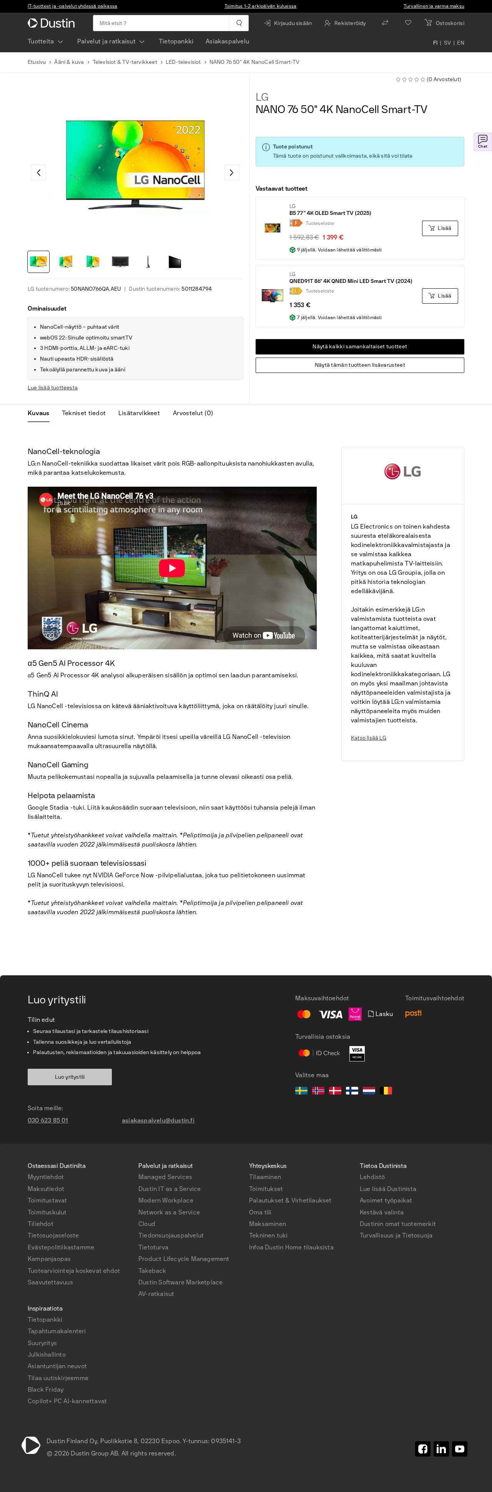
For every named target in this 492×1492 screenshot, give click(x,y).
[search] (238, 23)
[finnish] (352, 1091)
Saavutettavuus (50, 1282)
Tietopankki (176, 41)
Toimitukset (266, 1189)
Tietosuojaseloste (53, 1235)
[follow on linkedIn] (441, 1449)
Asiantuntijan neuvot (57, 1366)
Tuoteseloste (320, 223)
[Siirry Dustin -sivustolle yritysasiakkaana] (53, 23)
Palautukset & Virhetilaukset (290, 1200)
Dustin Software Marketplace (180, 1282)
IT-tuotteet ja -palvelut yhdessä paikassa (72, 6)
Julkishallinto (47, 1354)
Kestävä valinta (382, 1212)
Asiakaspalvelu (227, 41)
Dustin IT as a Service (169, 1189)
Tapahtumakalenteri (57, 1331)
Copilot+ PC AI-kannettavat (67, 1401)
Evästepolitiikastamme (61, 1247)
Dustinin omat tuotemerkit (398, 1224)
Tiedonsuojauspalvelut (171, 1235)
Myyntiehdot (46, 1177)
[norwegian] (318, 1091)
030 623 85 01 (48, 1120)
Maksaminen (267, 1224)
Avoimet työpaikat (386, 1200)
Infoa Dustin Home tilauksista (291, 1247)
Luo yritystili (70, 1077)
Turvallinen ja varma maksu (434, 6)
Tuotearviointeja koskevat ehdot (74, 1270)
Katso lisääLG (368, 738)
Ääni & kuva (69, 62)
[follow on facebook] (422, 1449)
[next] (232, 172)
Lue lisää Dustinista (388, 1189)
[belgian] (386, 1091)
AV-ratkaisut (156, 1293)
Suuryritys (42, 1343)
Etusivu (37, 62)
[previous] (38, 172)
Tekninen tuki (268, 1235)
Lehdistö (372, 1177)
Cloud (146, 1224)
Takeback (152, 1270)
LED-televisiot (183, 62)
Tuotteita (41, 41)
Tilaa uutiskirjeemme (58, 1378)
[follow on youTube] (459, 1449)
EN (460, 43)
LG (262, 97)
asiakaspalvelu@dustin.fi (158, 1120)
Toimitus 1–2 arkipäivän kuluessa (260, 6)
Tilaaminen (265, 1177)
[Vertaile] (385, 23)
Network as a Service (169, 1212)
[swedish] (301, 1091)
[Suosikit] (408, 23)
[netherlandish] (369, 1091)
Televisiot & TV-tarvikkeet (125, 62)
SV (447, 43)
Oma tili (260, 1212)
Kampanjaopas (49, 1258)
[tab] (42, 413)
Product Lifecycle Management (183, 1258)
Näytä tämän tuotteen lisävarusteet (360, 365)
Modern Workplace (165, 1200)
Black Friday (45, 1389)
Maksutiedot (46, 1189)
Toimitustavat (47, 1200)
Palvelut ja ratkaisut (106, 41)
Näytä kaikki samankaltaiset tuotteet (359, 346)
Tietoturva (153, 1247)
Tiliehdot (40, 1224)
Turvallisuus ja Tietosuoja (396, 1235)
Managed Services (165, 1177)
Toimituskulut (47, 1212)
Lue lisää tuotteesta (53, 387)
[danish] (335, 1091)
